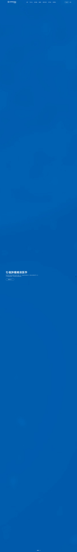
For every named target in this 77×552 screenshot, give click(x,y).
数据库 (40, 2)
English (66, 2)
